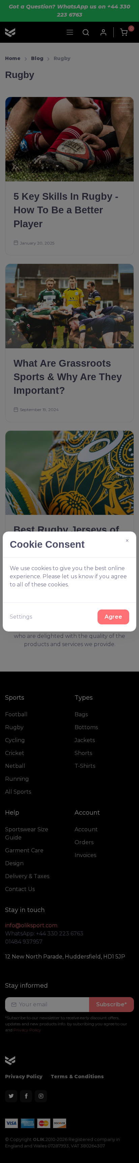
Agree (113, 617)
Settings (21, 617)
